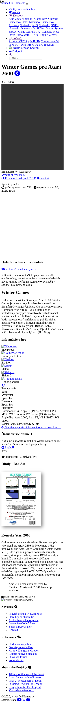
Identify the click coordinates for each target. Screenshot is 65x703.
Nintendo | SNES (48, 25)
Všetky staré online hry (22, 9)
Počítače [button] (17, 38)
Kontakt (13, 629)
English (34, 47)
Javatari (44, 178)
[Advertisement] (32, 224)
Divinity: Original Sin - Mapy (25, 683)
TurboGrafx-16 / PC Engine (32, 34)
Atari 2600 (15, 18)
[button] (10, 54)
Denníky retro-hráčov (21, 647)
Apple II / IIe (32, 41)
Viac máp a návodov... (21, 690)
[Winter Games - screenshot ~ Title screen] (9, 346)
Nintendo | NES (29, 25)
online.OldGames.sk (13, 2)
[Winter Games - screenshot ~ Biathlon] (7, 359)
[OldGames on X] (23, 699)
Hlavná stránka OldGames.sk (25, 613)
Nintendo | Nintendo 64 (22, 28)
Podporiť (17, 51)
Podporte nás (16, 660)
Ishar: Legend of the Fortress (25, 677)
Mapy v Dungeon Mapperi (24, 650)
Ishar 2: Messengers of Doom (25, 680)
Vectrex (53, 34)
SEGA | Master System (49, 28)
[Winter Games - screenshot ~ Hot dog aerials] (11, 378)
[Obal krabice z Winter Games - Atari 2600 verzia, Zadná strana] (21, 525)
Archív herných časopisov (23, 620)
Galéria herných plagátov (23, 653)
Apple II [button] (9, 447)
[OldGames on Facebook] (28, 699)
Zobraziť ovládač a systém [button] (20, 269)
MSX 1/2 (32, 44)
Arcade (16, 12)
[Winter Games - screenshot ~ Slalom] (6, 365)
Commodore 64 (50, 41)
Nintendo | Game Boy (34, 18)
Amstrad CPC (17, 41)
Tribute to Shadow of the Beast (26, 674)
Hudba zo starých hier (21, 644)
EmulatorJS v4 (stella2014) (20, 178)
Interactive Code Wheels (23, 623)
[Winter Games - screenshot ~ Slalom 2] (7, 372)
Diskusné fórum (18, 657)
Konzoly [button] (17, 15)
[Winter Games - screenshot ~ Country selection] (12, 352)
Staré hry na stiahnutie (21, 616)
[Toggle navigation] (26, 3)
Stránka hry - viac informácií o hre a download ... (32, 427)
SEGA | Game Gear (20, 31)
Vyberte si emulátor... (13, 174)
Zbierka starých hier (20, 626)
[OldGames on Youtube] (19, 699)
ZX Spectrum (46, 44)
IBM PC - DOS (18, 44)
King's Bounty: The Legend (25, 687)
